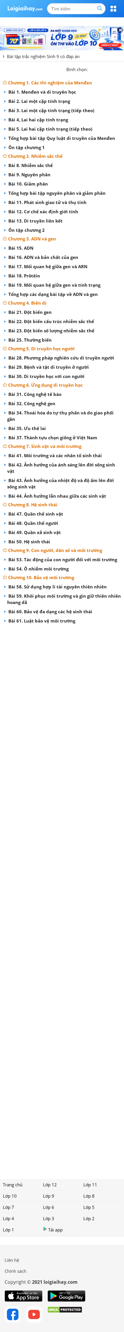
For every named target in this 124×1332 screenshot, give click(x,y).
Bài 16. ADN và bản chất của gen (42, 257)
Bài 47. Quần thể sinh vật (35, 514)
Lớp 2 (89, 1218)
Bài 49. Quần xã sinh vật (34, 532)
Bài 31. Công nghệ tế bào (34, 394)
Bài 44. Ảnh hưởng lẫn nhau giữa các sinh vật (56, 496)
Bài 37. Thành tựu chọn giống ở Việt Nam (52, 437)
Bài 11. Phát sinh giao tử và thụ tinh (47, 202)
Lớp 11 (90, 1185)
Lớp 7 (8, 1207)
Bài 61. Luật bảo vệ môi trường (41, 621)
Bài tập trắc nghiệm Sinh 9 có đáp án (43, 56)
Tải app (55, 1230)
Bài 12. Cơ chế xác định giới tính (42, 211)
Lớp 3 (48, 1218)
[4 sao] (113, 68)
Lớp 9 (48, 1196)
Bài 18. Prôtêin (23, 276)
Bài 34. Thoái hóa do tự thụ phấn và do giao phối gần (60, 416)
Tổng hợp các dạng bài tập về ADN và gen (52, 294)
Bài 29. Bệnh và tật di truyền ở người (48, 367)
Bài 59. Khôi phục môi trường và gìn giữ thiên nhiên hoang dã (64, 599)
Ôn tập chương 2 (26, 230)
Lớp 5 (89, 1207)
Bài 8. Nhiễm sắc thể (30, 165)
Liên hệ (12, 1260)
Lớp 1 (8, 1230)
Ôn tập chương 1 (26, 147)
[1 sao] (92, 68)
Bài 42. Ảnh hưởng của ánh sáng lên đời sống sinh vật (61, 468)
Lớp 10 (10, 1196)
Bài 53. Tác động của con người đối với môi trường (62, 559)
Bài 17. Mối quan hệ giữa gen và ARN (47, 266)
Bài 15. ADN (20, 248)
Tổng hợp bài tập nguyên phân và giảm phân (56, 193)
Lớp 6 (48, 1207)
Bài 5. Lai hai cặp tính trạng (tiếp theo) (49, 129)
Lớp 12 (50, 1185)
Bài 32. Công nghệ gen (31, 403)
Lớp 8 (89, 1196)
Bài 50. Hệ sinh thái (28, 541)
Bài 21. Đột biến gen (29, 312)
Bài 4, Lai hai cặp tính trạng (37, 120)
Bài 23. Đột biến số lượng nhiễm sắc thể (50, 331)
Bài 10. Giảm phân (27, 184)
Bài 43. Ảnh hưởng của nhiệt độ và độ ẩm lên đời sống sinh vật (60, 483)
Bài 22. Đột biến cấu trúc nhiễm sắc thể (50, 321)
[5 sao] (120, 68)
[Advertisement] (62, 899)
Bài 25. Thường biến (29, 340)
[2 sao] (99, 68)
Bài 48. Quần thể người (32, 523)
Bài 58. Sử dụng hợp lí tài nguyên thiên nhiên (57, 587)
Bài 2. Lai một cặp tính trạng (38, 101)
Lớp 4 (8, 1218)
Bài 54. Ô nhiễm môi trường (38, 569)
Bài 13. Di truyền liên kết (35, 221)
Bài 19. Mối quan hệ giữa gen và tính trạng (53, 285)
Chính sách (15, 1271)
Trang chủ (12, 1185)
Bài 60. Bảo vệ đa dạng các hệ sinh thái (49, 611)
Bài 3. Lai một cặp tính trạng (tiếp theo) (50, 110)
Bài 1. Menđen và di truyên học (41, 92)
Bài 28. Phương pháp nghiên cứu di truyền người (60, 358)
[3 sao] (106, 68)
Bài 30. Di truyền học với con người (45, 376)
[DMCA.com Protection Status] (64, 1314)
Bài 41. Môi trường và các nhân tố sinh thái (54, 455)
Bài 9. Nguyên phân (28, 174)
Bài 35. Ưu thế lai (26, 428)
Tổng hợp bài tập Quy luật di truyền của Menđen (61, 138)
